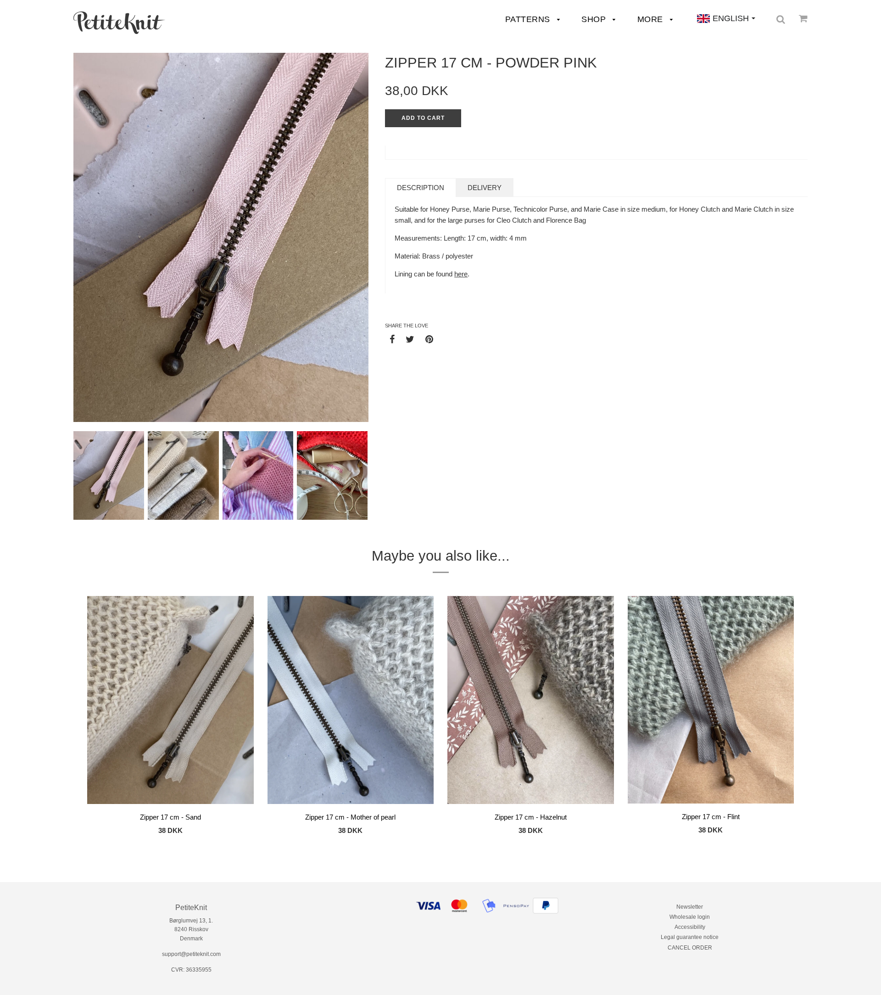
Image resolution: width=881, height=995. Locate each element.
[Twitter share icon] (410, 339)
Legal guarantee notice (690, 937)
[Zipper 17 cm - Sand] (170, 701)
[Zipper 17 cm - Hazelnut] (530, 701)
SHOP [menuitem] (594, 19)
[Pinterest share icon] (429, 339)
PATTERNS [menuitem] (529, 19)
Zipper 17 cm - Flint (711, 817)
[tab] (420, 187)
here (461, 274)
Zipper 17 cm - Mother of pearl (350, 817)
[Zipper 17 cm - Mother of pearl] (351, 701)
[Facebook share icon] (392, 339)
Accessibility (690, 927)
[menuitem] (119, 22)
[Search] (780, 19)
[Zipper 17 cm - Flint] (711, 701)
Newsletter (689, 907)
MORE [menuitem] (651, 19)
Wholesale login (689, 917)
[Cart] (803, 18)
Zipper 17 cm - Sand (170, 817)
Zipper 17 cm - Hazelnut (531, 817)
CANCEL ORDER (690, 947)
